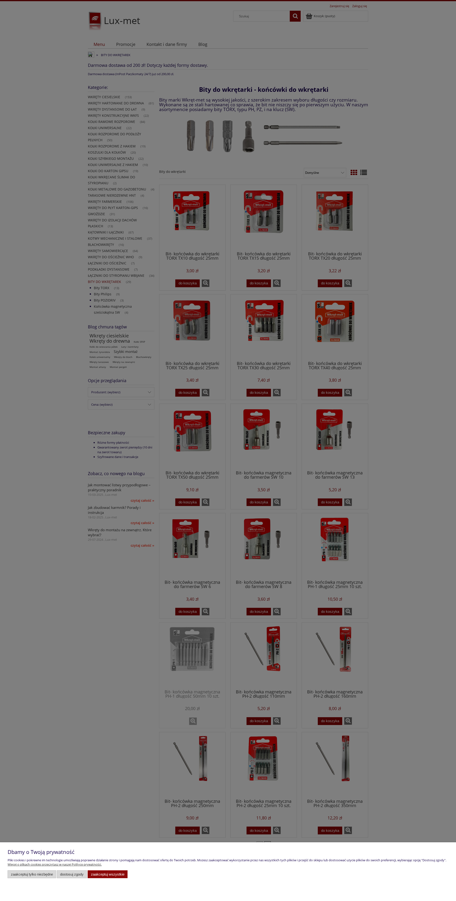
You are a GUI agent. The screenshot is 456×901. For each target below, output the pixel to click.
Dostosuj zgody (72, 874)
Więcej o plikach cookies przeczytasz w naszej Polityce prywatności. (55, 864)
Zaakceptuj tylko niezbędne (32, 874)
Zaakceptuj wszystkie (107, 874)
